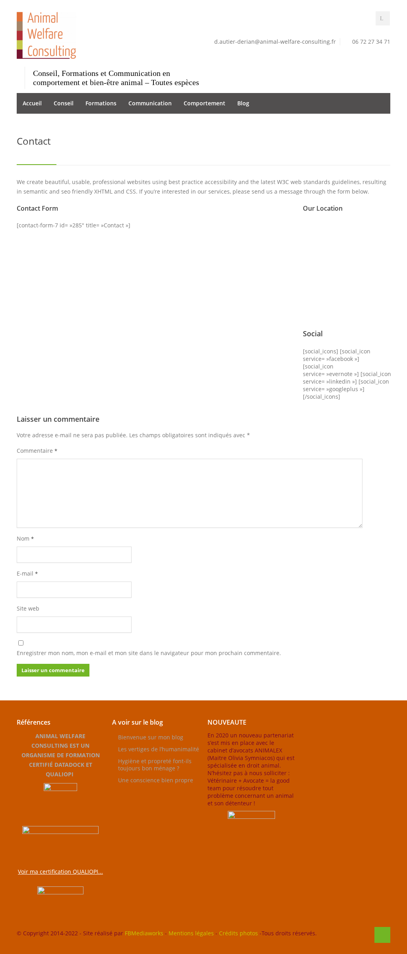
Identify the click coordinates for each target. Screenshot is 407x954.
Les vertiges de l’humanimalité (158, 749)
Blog (243, 103)
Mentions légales (191, 933)
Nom (25, 538)
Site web (28, 608)
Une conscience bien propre (155, 780)
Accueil (32, 103)
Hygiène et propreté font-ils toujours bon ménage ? (155, 764)
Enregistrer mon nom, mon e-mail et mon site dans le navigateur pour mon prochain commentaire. (149, 653)
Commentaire (37, 450)
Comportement (204, 103)
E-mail (27, 573)
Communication (150, 103)
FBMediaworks (144, 933)
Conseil (64, 103)
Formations (100, 103)
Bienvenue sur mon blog (150, 737)
